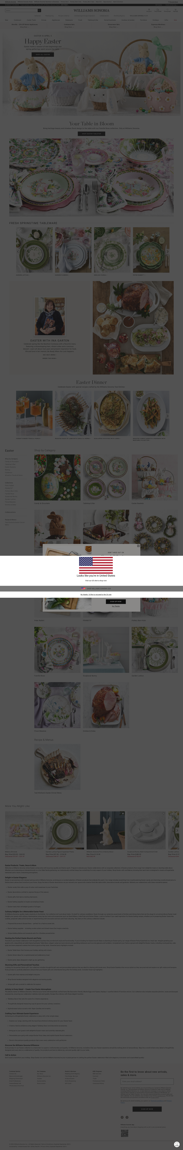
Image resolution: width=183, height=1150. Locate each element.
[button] (177, 1144)
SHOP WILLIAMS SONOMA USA (99, 589)
